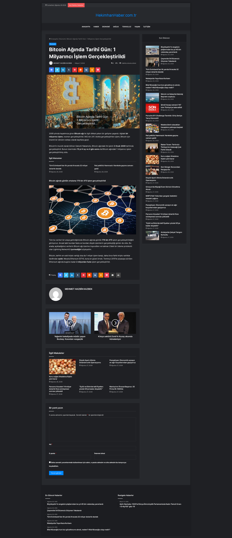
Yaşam (137, 27)
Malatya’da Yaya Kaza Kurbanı (158, 78)
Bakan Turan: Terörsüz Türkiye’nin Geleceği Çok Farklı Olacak (171, 147)
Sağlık (116, 27)
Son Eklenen (164, 38)
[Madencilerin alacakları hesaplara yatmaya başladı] (152, 128)
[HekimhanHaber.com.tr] (116, 15)
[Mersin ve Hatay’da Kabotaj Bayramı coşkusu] (152, 97)
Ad (50, 444)
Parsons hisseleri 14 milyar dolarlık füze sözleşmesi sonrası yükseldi (60, 389)
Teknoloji (126, 27)
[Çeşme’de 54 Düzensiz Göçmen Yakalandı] (152, 61)
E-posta (52, 453)
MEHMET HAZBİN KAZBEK (62, 63)
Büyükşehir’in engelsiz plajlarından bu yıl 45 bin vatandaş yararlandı (171, 49)
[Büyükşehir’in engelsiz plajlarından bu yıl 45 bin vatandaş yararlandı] (152, 50)
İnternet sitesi (99, 453)
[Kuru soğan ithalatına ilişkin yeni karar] (62, 366)
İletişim (146, 27)
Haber (96, 27)
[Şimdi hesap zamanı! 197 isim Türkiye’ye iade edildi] (152, 108)
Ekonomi (106, 27)
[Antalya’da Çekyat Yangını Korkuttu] (152, 235)
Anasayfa (86, 27)
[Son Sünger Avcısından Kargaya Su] (152, 170)
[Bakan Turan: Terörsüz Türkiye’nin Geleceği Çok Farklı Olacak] (152, 147)
